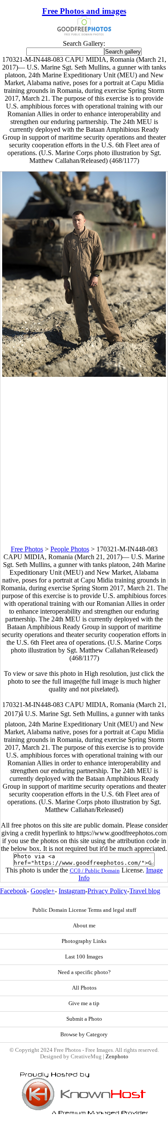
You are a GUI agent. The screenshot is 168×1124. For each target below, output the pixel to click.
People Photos (69, 549)
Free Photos (27, 549)
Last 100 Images (84, 957)
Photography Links (84, 941)
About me (84, 926)
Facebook (13, 891)
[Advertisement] (84, 461)
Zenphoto (117, 1057)
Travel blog (144, 891)
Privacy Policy (107, 891)
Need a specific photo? (84, 972)
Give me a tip (84, 1003)
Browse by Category (84, 1035)
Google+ (43, 891)
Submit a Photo (84, 1019)
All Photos (84, 988)
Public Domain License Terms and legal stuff (84, 910)
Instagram (72, 891)
